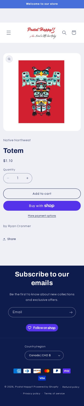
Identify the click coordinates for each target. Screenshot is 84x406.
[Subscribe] (71, 312)
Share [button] (11, 239)
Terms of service (54, 393)
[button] (8, 32)
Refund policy (71, 387)
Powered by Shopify (46, 387)
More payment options (42, 216)
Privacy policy (31, 393)
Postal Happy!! (24, 387)
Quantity (9, 169)
